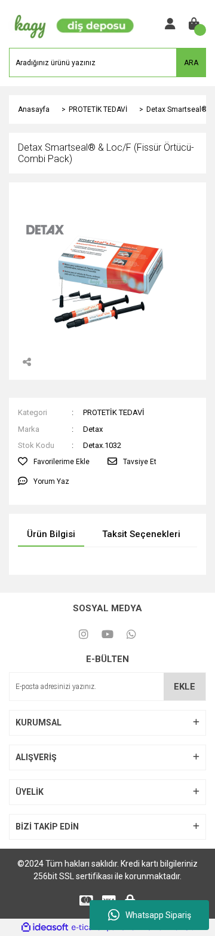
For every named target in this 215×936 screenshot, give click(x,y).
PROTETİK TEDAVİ (114, 412)
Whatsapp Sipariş (158, 915)
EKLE (184, 686)
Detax (93, 429)
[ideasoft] (45, 927)
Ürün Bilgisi (51, 534)
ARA (191, 63)
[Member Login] (170, 24)
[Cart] (194, 24)
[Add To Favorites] (54, 461)
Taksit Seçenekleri (141, 534)
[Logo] (72, 23)
